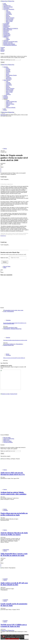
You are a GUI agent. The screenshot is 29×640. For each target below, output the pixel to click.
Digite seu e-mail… (5, 257)
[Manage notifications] (3, 636)
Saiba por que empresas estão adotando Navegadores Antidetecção (14, 357)
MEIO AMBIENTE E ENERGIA (10, 28)
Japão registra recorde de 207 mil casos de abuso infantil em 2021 (14, 584)
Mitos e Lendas (9, 21)
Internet (7, 74)
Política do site (9, 102)
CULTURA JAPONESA (8, 9)
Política (7, 68)
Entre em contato (6, 437)
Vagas (7, 38)
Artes (7, 10)
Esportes (8, 76)
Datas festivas (9, 14)
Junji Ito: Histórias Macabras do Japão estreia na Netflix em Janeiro (14, 533)
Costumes (8, 11)
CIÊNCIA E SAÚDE (8, 7)
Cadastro (8, 39)
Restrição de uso (3, 235)
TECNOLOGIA (6, 34)
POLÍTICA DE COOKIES (9, 44)
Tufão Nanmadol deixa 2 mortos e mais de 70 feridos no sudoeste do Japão (14, 554)
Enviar (2, 453)
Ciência (7, 72)
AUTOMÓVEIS (7, 5)
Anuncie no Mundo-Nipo (11, 101)
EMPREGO (5, 36)
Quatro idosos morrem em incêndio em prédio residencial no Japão (14, 514)
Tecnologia (8, 355)
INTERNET (6, 27)
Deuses (7, 15)
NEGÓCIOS (6, 30)
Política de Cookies (10, 104)
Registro (5, 4)
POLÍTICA (5, 32)
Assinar (2, 62)
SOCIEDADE (6, 33)
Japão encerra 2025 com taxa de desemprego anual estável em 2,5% (13, 473)
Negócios (8, 70)
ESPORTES (6, 24)
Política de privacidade (14, 638)
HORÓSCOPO (6, 26)
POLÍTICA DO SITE (8, 42)
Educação (8, 16)
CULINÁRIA (6, 8)
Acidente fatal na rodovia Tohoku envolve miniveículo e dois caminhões (13, 493)
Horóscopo (8, 94)
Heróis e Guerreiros (10, 17)
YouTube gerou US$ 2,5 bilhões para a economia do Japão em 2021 (14, 625)
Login (4, 3)
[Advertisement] (14, 131)
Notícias (4, 114)
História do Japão (9, 18)
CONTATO (5, 40)
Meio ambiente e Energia (11, 75)
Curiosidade (8, 12)
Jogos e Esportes (9, 20)
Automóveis (8, 77)
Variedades (8, 320)
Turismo (7, 22)
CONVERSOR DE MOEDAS (10, 45)
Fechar (7, 638)
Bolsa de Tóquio (6, 266)
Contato (7, 100)
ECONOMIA (6, 23)
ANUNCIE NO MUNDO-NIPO (10, 41)
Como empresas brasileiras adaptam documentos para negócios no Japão (15, 340)
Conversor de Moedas (10, 107)
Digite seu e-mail (4, 59)
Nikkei (4, 267)
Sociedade (8, 71)
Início (2, 114)
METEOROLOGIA (7, 29)
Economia (8, 69)
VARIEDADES (6, 35)
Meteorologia (9, 78)
